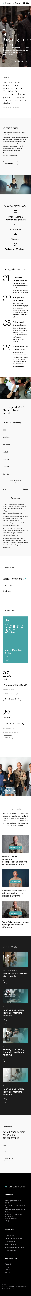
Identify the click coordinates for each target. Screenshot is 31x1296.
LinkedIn (7, 1270)
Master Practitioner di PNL (13, 1238)
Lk (22, 62)
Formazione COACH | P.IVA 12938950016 (14, 1287)
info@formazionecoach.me (13, 1221)
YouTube (7, 1272)
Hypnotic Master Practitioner (14, 1247)
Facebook (8, 1264)
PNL (4, 1007)
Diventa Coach (10, 1241)
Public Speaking (10, 1251)
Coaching (5, 970)
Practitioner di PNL (11, 1235)
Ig (19, 62)
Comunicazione (13, 970)
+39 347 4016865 (11, 1219)
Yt (26, 62)
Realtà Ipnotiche (10, 1244)
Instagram (8, 1267)
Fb (15, 62)
